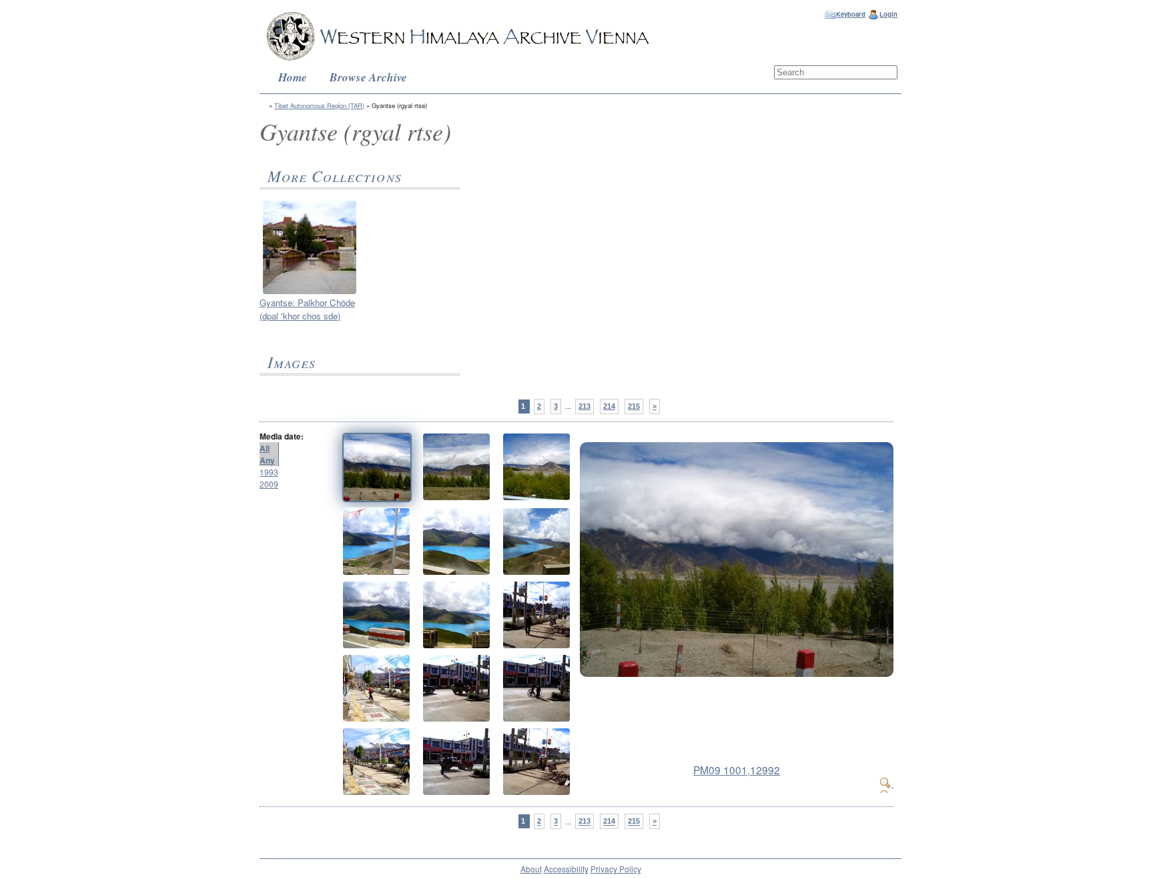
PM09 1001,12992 (736, 769)
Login (888, 14)
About (531, 868)
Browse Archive (368, 77)
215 (634, 406)
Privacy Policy (616, 868)
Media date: (282, 436)
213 (585, 406)
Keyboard (850, 14)
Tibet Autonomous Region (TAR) (319, 105)
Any (267, 460)
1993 (269, 472)
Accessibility (566, 868)
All (265, 448)
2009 (269, 484)
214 (609, 406)
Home (292, 77)
